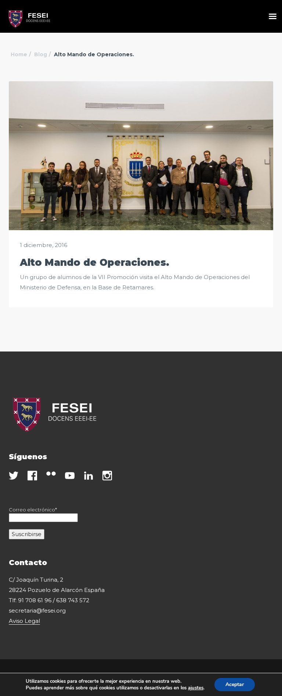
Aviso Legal (24, 620)
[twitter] (13, 475)
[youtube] (70, 475)
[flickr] (51, 473)
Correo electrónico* (33, 510)
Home (19, 54)
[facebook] (32, 475)
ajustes (195, 688)
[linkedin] (88, 475)
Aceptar (234, 684)
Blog (40, 54)
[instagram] (107, 475)
